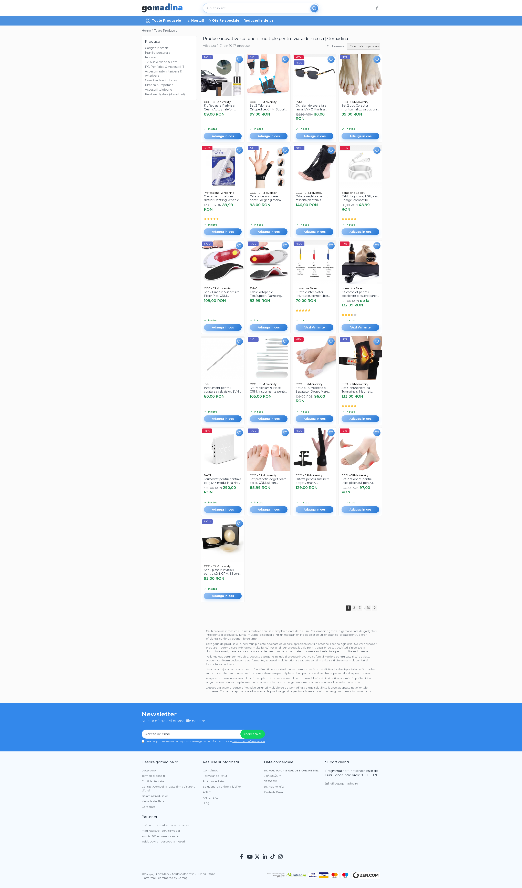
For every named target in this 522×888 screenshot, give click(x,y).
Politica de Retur (214, 781)
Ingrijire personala (157, 53)
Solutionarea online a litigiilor (222, 786)
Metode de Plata (153, 801)
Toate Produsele (166, 20)
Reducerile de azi (258, 20)
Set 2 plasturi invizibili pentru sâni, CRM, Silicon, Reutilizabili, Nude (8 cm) (221, 571)
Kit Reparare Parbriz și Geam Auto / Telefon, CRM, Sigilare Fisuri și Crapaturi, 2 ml (219, 107)
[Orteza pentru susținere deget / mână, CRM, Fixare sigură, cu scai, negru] (314, 449)
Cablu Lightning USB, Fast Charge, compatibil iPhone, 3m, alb (360, 198)
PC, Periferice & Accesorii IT (164, 67)
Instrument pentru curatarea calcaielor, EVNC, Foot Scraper (223, 389)
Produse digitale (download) (165, 94)
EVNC (299, 101)
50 (368, 608)
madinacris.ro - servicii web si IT (162, 830)
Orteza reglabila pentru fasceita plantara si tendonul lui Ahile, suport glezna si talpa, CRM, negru (313, 198)
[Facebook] (241, 857)
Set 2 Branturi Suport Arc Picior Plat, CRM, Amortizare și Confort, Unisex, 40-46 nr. (221, 294)
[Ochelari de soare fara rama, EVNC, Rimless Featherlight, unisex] (314, 76)
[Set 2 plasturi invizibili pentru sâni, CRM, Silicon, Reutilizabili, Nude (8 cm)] (222, 540)
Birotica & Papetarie (159, 85)
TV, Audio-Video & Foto (161, 62)
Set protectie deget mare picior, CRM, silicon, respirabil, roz (268, 481)
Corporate (149, 806)
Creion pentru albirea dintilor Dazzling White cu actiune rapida (222, 198)
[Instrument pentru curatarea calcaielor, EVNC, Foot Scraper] (222, 358)
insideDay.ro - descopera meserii (163, 841)
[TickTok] (272, 857)
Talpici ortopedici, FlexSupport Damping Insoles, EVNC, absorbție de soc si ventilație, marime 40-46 (267, 294)
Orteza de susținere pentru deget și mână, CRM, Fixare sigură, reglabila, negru (265, 198)
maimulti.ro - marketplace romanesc (166, 825)
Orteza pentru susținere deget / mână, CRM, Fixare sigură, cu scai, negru (313, 481)
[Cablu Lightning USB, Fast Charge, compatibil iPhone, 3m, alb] (360, 166)
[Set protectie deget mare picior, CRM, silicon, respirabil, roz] (268, 449)
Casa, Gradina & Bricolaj (161, 80)
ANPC (207, 792)
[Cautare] (314, 8)
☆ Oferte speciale (223, 20)
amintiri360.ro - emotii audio (160, 836)
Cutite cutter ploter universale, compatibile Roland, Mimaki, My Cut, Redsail (313, 294)
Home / (148, 30)
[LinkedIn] (265, 857)
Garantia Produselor (155, 796)
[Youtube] (249, 857)
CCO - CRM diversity (217, 101)
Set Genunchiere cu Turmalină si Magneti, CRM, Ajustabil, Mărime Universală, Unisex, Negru (359, 389)
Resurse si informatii (221, 762)
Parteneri (150, 817)
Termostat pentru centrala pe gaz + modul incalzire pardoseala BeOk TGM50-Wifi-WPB (222, 481)
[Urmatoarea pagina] (374, 608)
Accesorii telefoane (158, 89)
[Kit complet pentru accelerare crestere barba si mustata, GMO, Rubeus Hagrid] (360, 262)
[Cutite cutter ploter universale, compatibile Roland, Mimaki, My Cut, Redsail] (314, 262)
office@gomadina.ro (344, 783)
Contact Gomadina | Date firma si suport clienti (168, 788)
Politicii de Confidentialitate (248, 741)
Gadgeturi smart (156, 48)
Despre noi (149, 770)
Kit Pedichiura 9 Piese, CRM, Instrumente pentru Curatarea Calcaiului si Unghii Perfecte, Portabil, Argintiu (268, 389)
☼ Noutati (195, 20)
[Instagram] (280, 857)
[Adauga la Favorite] (239, 59)
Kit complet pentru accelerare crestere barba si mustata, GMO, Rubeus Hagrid (360, 294)
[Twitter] (257, 857)
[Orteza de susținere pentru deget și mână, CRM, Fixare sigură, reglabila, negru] (268, 166)
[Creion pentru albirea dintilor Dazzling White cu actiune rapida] (222, 166)
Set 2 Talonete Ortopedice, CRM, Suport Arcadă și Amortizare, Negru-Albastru (267, 107)
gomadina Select (353, 192)
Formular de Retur (215, 775)
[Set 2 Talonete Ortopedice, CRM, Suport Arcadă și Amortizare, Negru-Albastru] (268, 76)
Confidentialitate (153, 781)
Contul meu (210, 770)
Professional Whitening (219, 192)
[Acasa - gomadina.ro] (162, 7)
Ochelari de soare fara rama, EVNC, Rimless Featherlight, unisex (311, 107)
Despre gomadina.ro (160, 762)
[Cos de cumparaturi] (378, 8)
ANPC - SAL (210, 797)
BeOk (208, 475)
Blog (206, 803)
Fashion (150, 57)
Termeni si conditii (153, 775)
